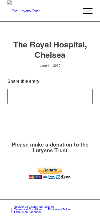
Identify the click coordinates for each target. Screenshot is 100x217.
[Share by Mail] (78, 96)
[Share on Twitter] (50, 96)
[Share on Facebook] (22, 96)
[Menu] (85, 10)
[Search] (72, 10)
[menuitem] (72, 10)
